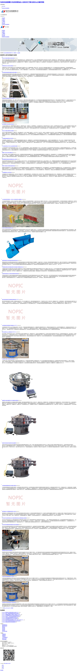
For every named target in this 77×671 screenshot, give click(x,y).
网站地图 (1, 670)
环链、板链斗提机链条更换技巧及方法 (10, 616)
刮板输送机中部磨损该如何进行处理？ (9, 98)
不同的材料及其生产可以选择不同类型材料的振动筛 (10, 273)
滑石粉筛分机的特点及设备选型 (7, 550)
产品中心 (3, 31)
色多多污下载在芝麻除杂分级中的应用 (8, 58)
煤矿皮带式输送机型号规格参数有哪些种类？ (10, 299)
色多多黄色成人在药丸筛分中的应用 (8, 124)
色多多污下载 (4, 638)
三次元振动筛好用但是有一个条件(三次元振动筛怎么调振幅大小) (12, 199)
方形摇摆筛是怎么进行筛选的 (6, 172)
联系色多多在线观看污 (5, 8)
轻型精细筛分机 (4, 624)
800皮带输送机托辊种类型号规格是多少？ (9, 325)
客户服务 (3, 23)
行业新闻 (18, 52)
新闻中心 (3, 20)
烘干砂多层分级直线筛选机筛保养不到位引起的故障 (10, 524)
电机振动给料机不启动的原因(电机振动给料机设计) (10, 260)
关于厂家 (3, 6)
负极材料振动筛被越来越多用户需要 (8, 576)
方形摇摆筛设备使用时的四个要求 (7, 138)
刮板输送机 (4, 635)
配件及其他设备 (4, 631)
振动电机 (3, 630)
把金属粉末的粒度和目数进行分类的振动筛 (9, 602)
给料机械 (3, 629)
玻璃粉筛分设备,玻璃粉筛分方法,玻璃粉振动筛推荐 (10, 400)
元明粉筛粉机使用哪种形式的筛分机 (9, 617)
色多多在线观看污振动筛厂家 (8, 52)
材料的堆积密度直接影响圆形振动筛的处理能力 (9, 72)
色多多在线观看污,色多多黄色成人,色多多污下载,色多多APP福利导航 (22, 2)
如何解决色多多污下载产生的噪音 (7, 65)
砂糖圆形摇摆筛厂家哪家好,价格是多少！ (11, 614)
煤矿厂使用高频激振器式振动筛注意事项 (10, 613)
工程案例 (3, 21)
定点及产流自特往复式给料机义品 (7, 227)
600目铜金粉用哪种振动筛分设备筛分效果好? (9, 485)
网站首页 (3, 30)
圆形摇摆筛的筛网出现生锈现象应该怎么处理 (9, 159)
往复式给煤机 (4, 639)
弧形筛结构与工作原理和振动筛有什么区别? (9, 511)
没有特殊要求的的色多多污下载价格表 (10, 618)
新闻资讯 (15, 52)
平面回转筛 (4, 634)
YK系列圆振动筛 (4, 637)
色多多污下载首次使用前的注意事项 (8, 130)
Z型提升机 (3, 636)
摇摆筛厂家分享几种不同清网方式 (7, 152)
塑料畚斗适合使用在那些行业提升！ (10, 612)
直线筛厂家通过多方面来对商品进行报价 (8, 165)
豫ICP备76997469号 (7, 663)
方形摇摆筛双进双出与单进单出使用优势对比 (11, 615)
